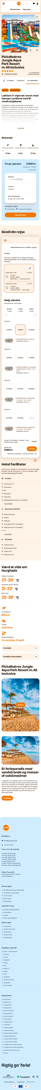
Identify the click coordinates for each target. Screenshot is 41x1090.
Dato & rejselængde (14, 196)
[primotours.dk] (6, 828)
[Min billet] (37, 3)
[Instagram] (37, 1076)
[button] (20, 340)
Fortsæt (32, 449)
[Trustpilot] (23, 1076)
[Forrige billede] (30, 50)
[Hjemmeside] (18, 3)
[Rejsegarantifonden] (8, 1076)
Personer (11, 186)
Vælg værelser (20, 215)
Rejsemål (10, 177)
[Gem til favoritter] (37, 17)
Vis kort (21, 705)
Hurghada (7, 74)
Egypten (14, 74)
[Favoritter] (34, 3)
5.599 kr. (31, 163)
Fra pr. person (13, 163)
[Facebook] (33, 1076)
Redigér (34, 441)
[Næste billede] (37, 50)
